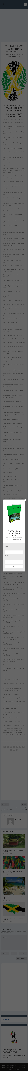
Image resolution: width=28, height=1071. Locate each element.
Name (6, 546)
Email (6, 555)
